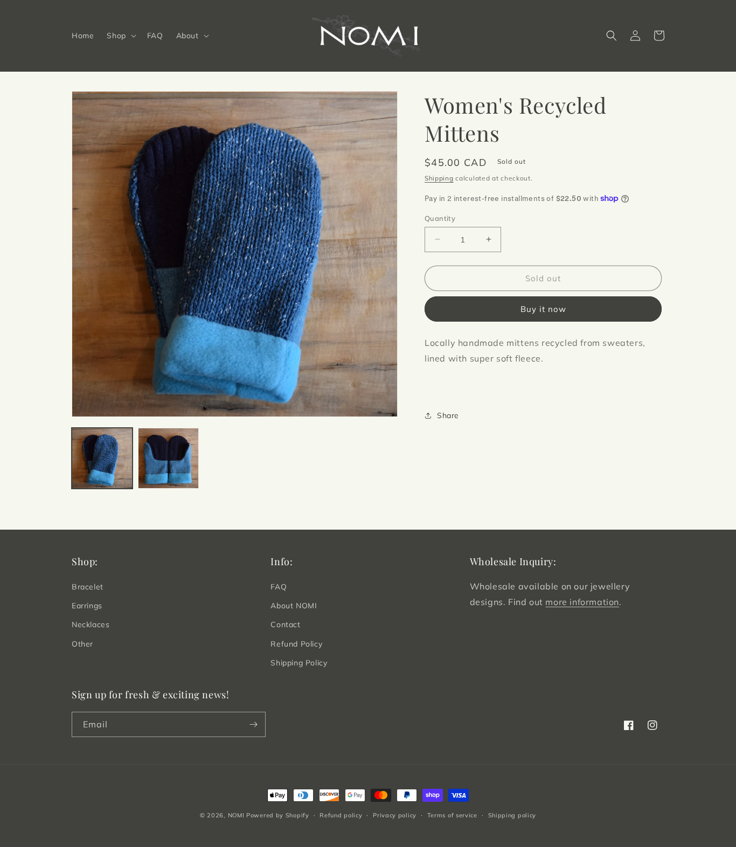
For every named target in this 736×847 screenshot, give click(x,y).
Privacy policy (394, 815)
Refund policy (341, 815)
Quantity (440, 217)
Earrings (87, 605)
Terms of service (452, 815)
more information (582, 601)
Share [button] (448, 415)
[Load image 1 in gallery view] (102, 458)
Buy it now (543, 309)
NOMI (236, 815)
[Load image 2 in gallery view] (168, 458)
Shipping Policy (298, 663)
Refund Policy (296, 644)
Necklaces (90, 624)
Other (82, 644)
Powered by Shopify (277, 815)
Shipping (439, 178)
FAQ (278, 587)
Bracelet (87, 587)
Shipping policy (512, 815)
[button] (120, 35)
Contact (285, 624)
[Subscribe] (253, 724)
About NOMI (293, 605)
